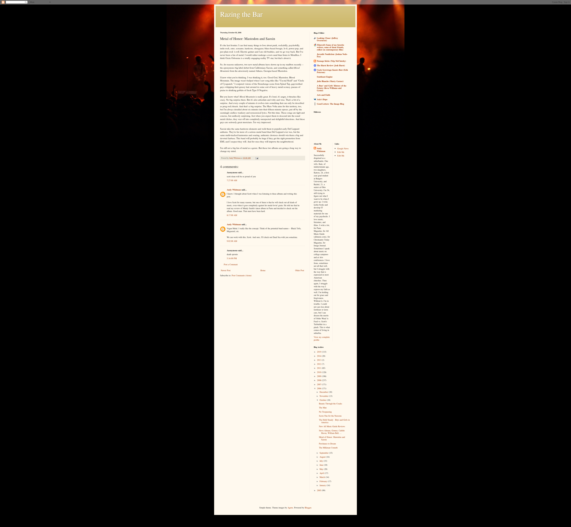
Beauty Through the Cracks (330, 403)
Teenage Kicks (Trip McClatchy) (331, 61)
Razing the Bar (241, 14)
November (324, 396)
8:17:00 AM (232, 215)
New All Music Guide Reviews (332, 426)
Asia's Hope (322, 99)
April (322, 473)
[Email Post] (257, 158)
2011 (319, 368)
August (323, 456)
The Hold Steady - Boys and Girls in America (334, 421)
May (322, 469)
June (322, 464)
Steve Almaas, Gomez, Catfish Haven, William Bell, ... (332, 431)
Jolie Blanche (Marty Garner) (330, 81)
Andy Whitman (234, 189)
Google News (343, 148)
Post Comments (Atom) (242, 275)
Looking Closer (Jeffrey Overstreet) (327, 39)
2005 (319, 490)
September (324, 452)
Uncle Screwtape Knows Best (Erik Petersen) (332, 71)
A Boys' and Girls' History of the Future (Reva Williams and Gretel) (331, 88)
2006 (319, 388)
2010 (319, 372)
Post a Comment (231, 264)
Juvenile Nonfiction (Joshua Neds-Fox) (332, 55)
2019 (319, 351)
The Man (323, 407)
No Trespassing (325, 411)
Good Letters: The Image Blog (330, 103)
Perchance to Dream (327, 443)
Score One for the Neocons (330, 415)
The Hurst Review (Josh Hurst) (331, 65)
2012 (319, 364)
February (324, 481)
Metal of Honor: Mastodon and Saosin (332, 438)
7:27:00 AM (232, 180)
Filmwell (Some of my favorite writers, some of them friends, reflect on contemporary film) (330, 47)
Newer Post (225, 270)
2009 (319, 376)
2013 (319, 360)
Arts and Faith (323, 94)
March (322, 477)
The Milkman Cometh (328, 447)
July (322, 460)
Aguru (290, 507)
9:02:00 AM (232, 241)
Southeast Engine (324, 76)
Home (262, 270)
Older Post (299, 270)
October (323, 400)
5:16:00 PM (232, 258)
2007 (319, 384)
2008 (319, 380)
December (324, 392)
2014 (319, 356)
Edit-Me (340, 152)
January (323, 485)
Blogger (308, 507)
